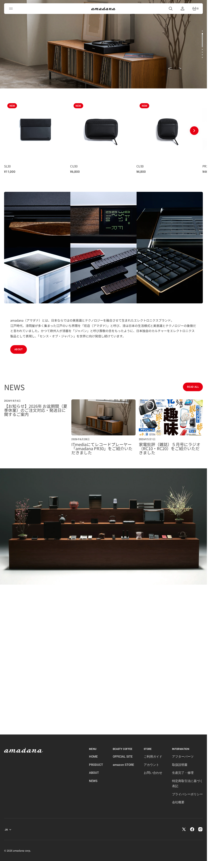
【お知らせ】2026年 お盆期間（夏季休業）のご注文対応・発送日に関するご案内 (35, 410)
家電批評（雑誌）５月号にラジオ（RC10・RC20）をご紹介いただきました (169, 448)
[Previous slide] (12, 130)
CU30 (11, 166)
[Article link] (36, 427)
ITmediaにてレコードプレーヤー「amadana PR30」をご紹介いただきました (101, 448)
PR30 (143, 166)
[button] (11, 8)
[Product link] (39, 128)
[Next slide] (194, 130)
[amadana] (103, 8)
